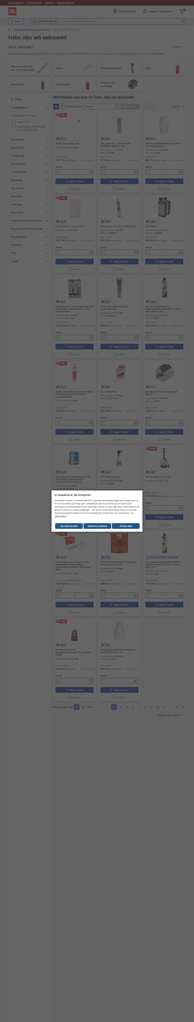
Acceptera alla (69, 526)
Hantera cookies (97, 526)
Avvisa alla (126, 526)
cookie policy (60, 516)
